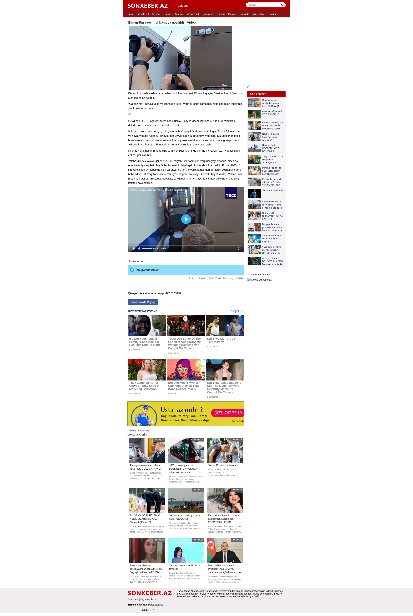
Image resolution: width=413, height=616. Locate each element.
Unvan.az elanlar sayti (258, 274)
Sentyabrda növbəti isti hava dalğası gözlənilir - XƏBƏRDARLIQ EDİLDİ (265, 238)
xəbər (179, 103)
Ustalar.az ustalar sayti (139, 430)
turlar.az (267, 279)
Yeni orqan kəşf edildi (273, 190)
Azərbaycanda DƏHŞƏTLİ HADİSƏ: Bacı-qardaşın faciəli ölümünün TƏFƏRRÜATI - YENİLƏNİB (266, 261)
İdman (221, 14)
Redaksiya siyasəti (153, 604)
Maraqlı (232, 14)
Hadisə (167, 14)
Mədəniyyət (193, 14)
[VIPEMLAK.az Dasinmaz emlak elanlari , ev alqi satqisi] (254, 279)
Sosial (130, 14)
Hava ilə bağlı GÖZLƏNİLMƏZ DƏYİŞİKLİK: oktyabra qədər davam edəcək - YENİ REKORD (264, 148)
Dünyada (244, 14)
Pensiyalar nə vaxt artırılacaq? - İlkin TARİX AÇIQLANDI (271, 182)
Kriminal (179, 14)
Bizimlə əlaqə (134, 604)
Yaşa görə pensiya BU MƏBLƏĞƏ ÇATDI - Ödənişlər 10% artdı (271, 250)
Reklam (272, 14)
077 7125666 (173, 293)
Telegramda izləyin (147, 270)
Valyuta (182, 5)
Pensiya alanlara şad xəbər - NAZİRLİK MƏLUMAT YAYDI (272, 125)
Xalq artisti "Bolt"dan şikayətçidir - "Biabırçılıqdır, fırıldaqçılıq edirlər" (272, 159)
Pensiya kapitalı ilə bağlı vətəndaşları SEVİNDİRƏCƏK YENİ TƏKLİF (271, 170)
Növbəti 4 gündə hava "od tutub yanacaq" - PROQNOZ (270, 137)
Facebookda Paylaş (143, 302)
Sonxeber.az (135, 261)
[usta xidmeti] (187, 413)
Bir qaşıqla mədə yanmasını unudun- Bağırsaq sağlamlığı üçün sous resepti (272, 227)
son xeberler (193, 596)
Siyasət (156, 14)
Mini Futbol (258, 14)
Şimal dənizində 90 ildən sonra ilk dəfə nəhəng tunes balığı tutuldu (272, 204)
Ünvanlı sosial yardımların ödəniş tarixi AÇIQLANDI (271, 103)
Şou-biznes (208, 14)
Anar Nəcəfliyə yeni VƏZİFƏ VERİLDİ (272, 113)
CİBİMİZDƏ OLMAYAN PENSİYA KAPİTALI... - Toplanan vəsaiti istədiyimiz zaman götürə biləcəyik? (266, 216)
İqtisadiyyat (143, 14)
